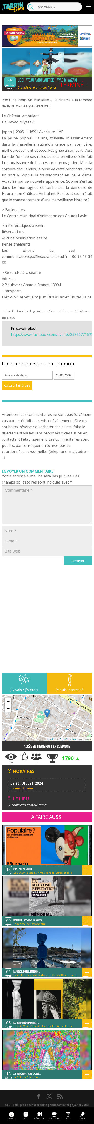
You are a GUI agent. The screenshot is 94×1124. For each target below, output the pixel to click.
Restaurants (54, 1118)
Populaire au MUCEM (22, 869)
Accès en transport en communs (47, 746)
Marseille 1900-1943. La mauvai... (28, 920)
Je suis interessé (70, 689)
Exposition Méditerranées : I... (26, 1022)
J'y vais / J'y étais (24, 689)
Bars (68, 1118)
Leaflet (51, 739)
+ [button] (8, 701)
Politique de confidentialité (30, 1105)
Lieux (82, 1118)
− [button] (8, 708)
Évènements (40, 1118)
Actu (26, 1118)
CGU (7, 1105)
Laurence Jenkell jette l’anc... (26, 971)
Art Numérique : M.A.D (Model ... (27, 1073)
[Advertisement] (47, 626)
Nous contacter (59, 1105)
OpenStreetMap (68, 739)
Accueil (11, 1118)
